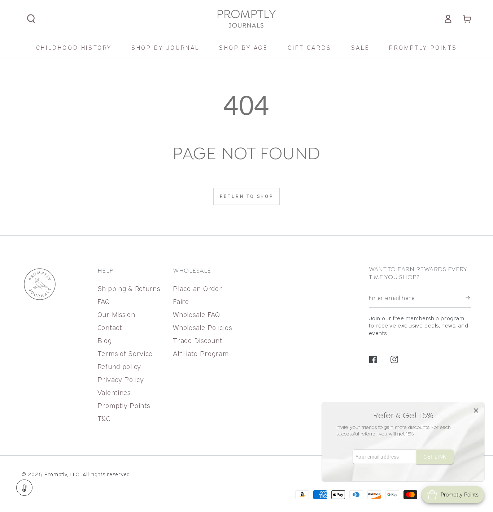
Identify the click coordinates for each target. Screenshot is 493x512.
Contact (109, 327)
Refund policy (119, 366)
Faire (181, 301)
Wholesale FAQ (196, 314)
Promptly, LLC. (62, 474)
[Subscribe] (468, 298)
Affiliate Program (200, 353)
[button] (31, 19)
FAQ (103, 301)
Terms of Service (125, 353)
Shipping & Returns (128, 288)
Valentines (114, 392)
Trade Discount (197, 340)
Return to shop (246, 196)
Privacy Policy (120, 379)
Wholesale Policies (202, 327)
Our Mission (116, 314)
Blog (104, 340)
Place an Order (197, 288)
